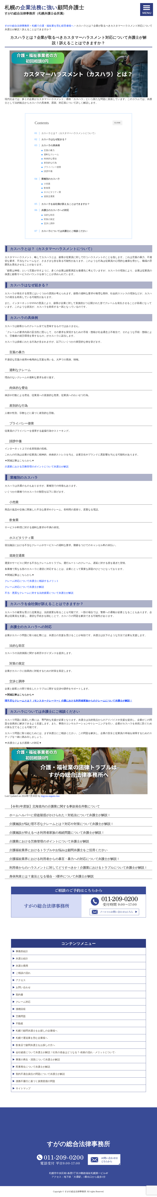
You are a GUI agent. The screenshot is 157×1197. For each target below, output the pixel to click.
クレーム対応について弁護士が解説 (24, 587)
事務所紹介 (22, 951)
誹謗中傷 (48, 171)
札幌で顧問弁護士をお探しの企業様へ (36, 1030)
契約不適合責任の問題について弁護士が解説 (40, 1074)
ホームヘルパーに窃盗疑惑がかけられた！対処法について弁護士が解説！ (60, 815)
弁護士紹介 (22, 958)
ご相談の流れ (23, 973)
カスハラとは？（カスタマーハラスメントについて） (69, 133)
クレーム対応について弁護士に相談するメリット (32, 581)
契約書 (19, 994)
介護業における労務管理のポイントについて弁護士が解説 (37, 466)
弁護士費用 (22, 965)
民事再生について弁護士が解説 (33, 1066)
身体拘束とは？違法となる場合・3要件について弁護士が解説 (51, 876)
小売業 (47, 184)
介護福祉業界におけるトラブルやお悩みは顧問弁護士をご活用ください (58, 850)
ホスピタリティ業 (52, 192)
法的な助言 (49, 215)
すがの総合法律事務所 (78, 1143)
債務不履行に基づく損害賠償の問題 (35, 1081)
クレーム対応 (23, 1002)
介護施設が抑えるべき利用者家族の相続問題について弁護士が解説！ (56, 832)
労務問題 (21, 1016)
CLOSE (117, 123)
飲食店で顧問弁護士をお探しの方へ (35, 1045)
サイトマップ (23, 1088)
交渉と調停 (49, 223)
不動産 (19, 1023)
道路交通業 (49, 196)
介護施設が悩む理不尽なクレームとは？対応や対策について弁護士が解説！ (61, 824)
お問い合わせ (23, 987)
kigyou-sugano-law (50, 796)
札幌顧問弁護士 (44, 10)
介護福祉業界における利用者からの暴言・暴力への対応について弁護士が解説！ (64, 859)
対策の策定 (49, 219)
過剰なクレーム (51, 154)
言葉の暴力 (49, 150)
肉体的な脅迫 (50, 158)
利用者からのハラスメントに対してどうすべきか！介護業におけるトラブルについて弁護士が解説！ (78, 867)
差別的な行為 (50, 163)
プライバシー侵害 (52, 167)
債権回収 (21, 1009)
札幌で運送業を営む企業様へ (32, 1038)
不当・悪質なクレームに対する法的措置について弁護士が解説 (39, 593)
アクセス (21, 980)
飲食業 (47, 188)
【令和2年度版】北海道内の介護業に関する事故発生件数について (54, 806)
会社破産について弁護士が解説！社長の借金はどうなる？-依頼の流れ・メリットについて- (65, 1052)
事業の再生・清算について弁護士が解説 (38, 1059)
